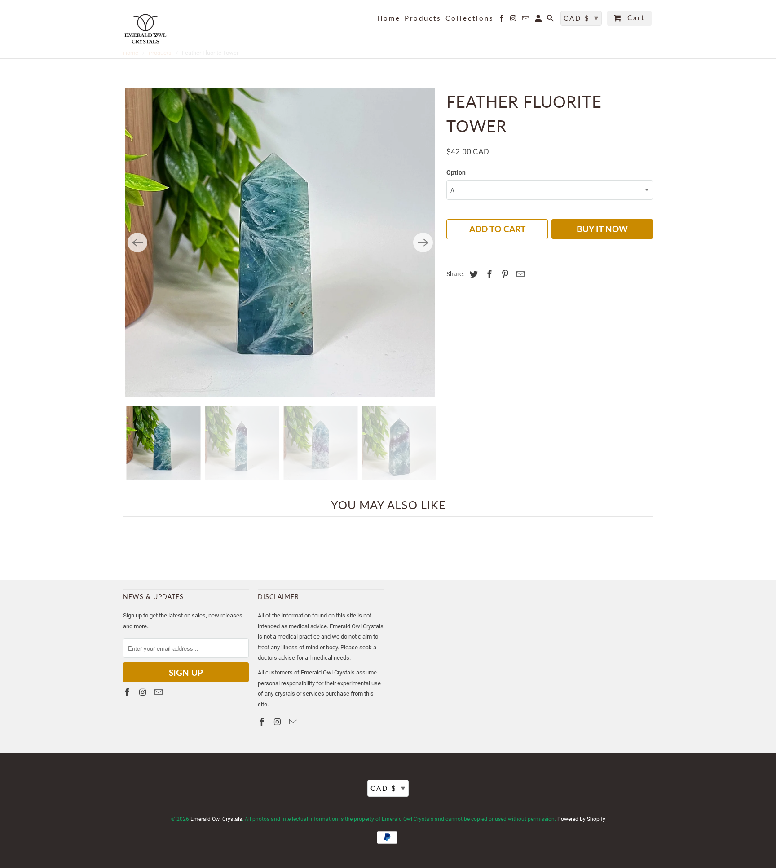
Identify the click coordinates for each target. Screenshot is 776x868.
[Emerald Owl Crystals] (145, 29)
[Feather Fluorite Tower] (280, 242)
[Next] (423, 242)
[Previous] (137, 242)
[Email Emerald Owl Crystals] (526, 20)
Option (456, 172)
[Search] (551, 20)
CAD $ (582, 17)
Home (389, 18)
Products (423, 18)
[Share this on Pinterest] (504, 274)
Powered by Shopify (581, 819)
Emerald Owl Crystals (216, 819)
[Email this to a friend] (519, 274)
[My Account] (539, 20)
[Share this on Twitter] (472, 274)
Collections (469, 18)
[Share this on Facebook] (488, 274)
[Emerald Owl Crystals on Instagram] (514, 20)
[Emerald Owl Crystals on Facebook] (502, 20)
